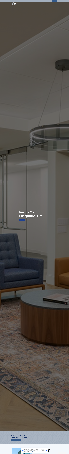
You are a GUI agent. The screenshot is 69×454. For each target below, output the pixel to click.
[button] (27, 4)
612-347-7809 (30, 0)
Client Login (54, 0)
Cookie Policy (31, 451)
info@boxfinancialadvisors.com (38, 0)
